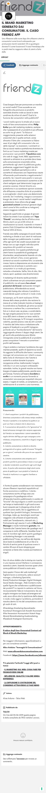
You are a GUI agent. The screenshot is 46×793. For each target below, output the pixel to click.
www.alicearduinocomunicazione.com (25, 651)
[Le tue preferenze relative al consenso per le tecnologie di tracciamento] (41, 788)
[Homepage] (8, 3)
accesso (21, 759)
